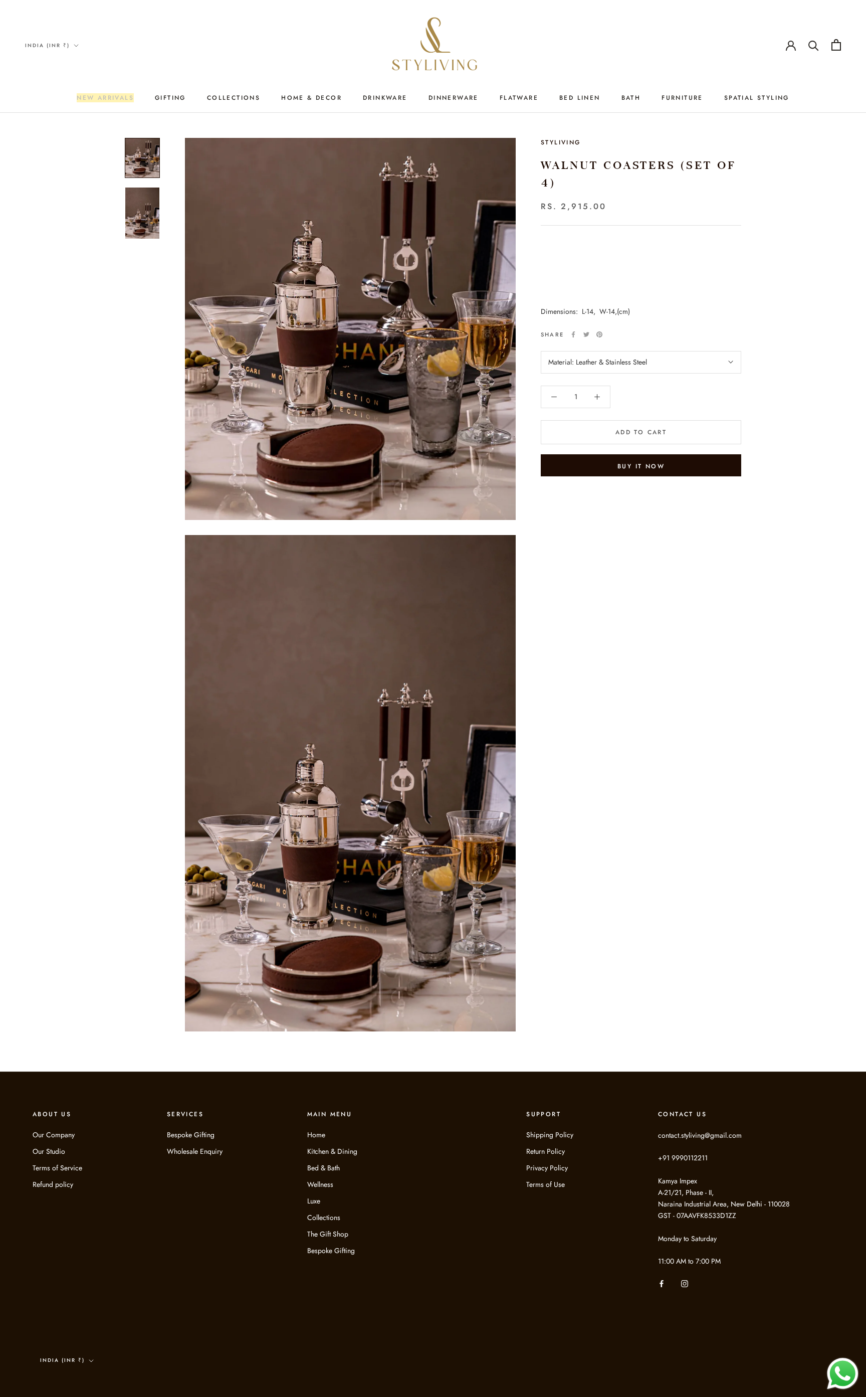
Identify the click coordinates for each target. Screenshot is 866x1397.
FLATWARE (519, 97)
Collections (323, 1217)
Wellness (320, 1184)
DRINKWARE (385, 97)
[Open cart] (836, 45)
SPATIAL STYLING (756, 97)
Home (316, 1135)
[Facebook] (573, 334)
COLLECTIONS (233, 97)
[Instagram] (684, 1283)
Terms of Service (57, 1168)
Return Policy (545, 1151)
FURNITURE (682, 97)
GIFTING (170, 97)
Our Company (54, 1135)
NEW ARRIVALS (105, 97)
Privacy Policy (547, 1168)
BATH (631, 97)
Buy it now (641, 466)
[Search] (813, 45)
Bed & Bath (323, 1168)
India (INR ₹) (47, 45)
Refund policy (53, 1184)
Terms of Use (545, 1184)
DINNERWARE (453, 97)
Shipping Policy (549, 1135)
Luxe (313, 1201)
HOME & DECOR (311, 97)
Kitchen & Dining (332, 1151)
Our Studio (49, 1151)
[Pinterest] (599, 334)
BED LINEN (579, 97)
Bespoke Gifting (190, 1135)
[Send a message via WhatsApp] (842, 1373)
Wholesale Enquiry (195, 1151)
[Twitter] (586, 334)
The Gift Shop (327, 1234)
